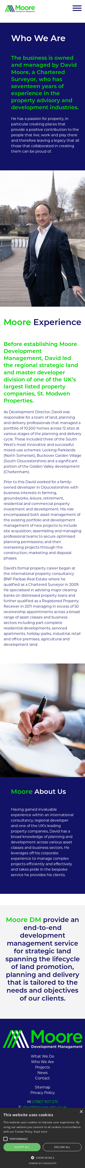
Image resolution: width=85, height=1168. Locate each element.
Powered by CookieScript (42, 1163)
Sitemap (42, 1087)
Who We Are (42, 1062)
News (42, 1073)
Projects (42, 1067)
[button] (42, 1157)
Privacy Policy (42, 1093)
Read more (40, 1131)
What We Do (42, 1057)
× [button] (81, 1111)
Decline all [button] (62, 1147)
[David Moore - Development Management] (20, 8)
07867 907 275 (44, 1102)
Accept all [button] (22, 1147)
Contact (42, 1078)
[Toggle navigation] (77, 8)
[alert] (42, 1138)
